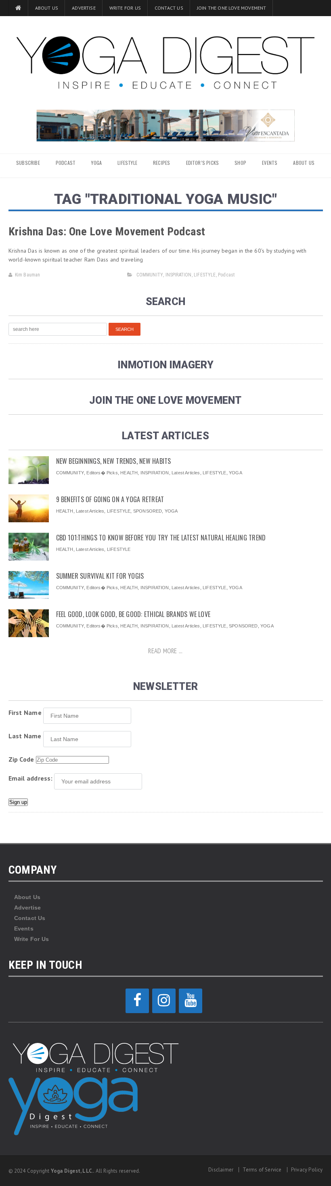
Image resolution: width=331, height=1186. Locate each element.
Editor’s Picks (202, 162)
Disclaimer (220, 1169)
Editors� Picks (101, 472)
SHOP (240, 162)
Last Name (25, 736)
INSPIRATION (179, 275)
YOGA (96, 162)
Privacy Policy (307, 1169)
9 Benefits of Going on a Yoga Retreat (110, 499)
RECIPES (161, 162)
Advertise (84, 8)
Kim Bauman (27, 275)
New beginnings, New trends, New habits (113, 461)
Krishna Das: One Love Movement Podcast (106, 231)
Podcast (226, 275)
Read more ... (165, 650)
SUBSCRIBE (28, 162)
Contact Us (169, 8)
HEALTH (129, 472)
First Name (25, 712)
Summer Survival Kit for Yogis (100, 576)
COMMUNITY (149, 275)
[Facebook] (137, 1001)
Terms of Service (262, 1169)
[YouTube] (190, 1001)
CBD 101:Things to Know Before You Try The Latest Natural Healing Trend (161, 537)
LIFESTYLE (127, 162)
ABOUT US (303, 162)
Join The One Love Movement (231, 8)
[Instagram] (164, 1001)
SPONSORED (147, 511)
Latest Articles (186, 472)
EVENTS (269, 162)
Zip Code (21, 759)
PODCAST (65, 162)
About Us (46, 8)
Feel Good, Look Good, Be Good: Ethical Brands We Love (133, 614)
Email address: (30, 778)
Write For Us (125, 8)
